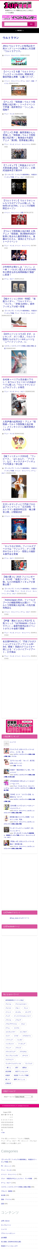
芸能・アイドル (12, 756)
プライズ (18, 1048)
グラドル (8, 1020)
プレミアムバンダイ (11, 1055)
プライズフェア (10, 1051)
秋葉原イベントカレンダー (9, 1246)
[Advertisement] (19, 692)
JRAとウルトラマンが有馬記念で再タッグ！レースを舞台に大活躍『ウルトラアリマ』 (19, 48)
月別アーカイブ (9, 1097)
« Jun (3, 1132)
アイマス (8, 1008)
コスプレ (17, 1028)
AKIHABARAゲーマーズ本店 (14, 1000)
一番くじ (8, 1067)
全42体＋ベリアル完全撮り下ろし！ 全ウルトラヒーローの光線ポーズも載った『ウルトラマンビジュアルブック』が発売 (19, 383)
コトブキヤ (23, 1032)
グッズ (7, 1016)
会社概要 (4, 1237)
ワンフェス (28, 1063)
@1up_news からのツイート (19, 918)
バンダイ (19, 1040)
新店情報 (8, 1071)
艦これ (7, 1079)
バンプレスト (9, 1044)
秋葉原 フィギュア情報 (21, 1075)
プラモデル (23, 1051)
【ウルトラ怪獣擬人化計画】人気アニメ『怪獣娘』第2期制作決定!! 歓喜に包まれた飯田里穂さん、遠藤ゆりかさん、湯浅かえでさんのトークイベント (19, 236)
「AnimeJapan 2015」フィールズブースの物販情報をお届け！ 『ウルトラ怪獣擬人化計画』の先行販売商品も (19, 604)
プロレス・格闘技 (6, 1191)
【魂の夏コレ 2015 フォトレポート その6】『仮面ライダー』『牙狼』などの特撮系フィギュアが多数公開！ (19, 581)
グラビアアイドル (11, 1024)
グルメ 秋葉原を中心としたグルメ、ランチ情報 (17, 1178)
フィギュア (21, 1044)
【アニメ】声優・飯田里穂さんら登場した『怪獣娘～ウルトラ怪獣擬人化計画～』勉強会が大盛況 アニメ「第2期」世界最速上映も (19, 136)
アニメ (26, 1008)
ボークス (25, 1055)
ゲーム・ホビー (25, 81)
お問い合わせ (5, 1221)
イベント (8, 1012)
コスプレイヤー (10, 1032)
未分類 (10, 776)
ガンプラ (28, 1012)
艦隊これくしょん (19, 1079)
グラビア (18, 1020)
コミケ (7, 1036)
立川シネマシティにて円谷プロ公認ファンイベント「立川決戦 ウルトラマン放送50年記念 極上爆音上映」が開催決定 (19, 508)
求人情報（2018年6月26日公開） (11, 1242)
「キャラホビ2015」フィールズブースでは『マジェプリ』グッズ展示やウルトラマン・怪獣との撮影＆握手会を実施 (19, 550)
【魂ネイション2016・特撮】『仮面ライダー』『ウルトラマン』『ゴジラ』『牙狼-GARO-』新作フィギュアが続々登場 (19, 302)
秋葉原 (7, 1075)
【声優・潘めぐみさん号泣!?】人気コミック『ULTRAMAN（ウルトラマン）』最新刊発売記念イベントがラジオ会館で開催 (19, 624)
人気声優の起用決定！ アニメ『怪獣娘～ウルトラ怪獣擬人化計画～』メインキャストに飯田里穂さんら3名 (19, 425)
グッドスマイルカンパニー (22, 1016)
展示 (16, 1067)
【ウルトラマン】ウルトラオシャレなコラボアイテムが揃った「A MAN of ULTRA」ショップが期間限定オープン (19, 204)
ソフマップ (8, 1040)
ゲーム (7, 1028)
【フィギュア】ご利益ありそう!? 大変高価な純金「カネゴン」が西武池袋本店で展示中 (20, 168)
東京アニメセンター (21, 1071)
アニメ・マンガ (9, 114)
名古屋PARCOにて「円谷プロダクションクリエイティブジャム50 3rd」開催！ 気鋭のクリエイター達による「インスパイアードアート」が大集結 (19, 646)
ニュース (13, 742)
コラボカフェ (26, 1036)
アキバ (17, 1008)
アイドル (8, 1004)
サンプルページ (6, 1225)
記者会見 (8, 1083)
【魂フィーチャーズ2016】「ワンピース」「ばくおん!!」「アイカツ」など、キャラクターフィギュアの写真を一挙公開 (19, 460)
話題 (22, 212)
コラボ (16, 1036)
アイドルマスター (21, 1004)
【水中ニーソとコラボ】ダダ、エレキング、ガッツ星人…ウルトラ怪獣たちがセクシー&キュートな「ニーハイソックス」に (19, 338)
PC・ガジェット (6, 1166)
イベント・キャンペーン (12, 55)
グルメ (23, 1024)
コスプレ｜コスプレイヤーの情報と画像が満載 (19, 346)
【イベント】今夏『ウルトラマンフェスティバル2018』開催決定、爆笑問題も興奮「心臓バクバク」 (19, 74)
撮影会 (24, 1067)
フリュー (8, 1048)
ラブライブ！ (9, 1059)
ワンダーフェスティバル (13, 1063)
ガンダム (18, 1012)
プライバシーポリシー (8, 1233)
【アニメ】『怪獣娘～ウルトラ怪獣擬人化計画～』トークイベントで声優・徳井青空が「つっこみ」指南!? (19, 106)
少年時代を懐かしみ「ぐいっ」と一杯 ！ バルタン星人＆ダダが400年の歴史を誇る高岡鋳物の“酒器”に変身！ (19, 271)
